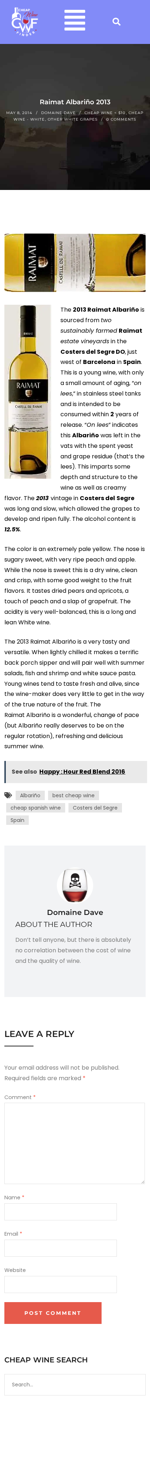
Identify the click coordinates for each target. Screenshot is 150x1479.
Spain (17, 820)
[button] (75, 22)
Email (13, 1233)
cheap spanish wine (36, 807)
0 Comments (121, 119)
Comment (20, 1097)
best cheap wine (73, 795)
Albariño (30, 795)
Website (15, 1270)
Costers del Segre (95, 807)
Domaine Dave (58, 112)
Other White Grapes (73, 119)
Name (14, 1197)
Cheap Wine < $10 (105, 112)
